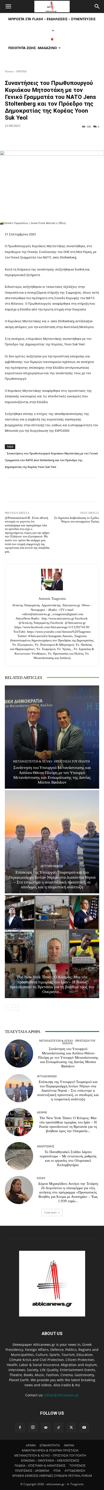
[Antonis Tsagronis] (52, 579)
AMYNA (21, 71)
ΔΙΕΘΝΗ (51, 970)
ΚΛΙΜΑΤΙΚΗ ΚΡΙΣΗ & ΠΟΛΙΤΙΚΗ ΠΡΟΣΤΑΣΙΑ (50, 1450)
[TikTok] (58, 1427)
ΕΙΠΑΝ (41, 1178)
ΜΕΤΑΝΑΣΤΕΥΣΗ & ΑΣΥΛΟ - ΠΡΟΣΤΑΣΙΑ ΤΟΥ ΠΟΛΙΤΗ (51, 761)
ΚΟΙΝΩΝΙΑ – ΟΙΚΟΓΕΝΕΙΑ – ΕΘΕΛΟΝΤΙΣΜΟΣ (50, 1460)
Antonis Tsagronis (52, 598)
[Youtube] (84, 1427)
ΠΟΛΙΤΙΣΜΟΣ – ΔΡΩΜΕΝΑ (32, 1471)
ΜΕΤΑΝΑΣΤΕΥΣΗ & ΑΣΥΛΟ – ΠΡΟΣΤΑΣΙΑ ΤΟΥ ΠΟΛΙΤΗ (50, 1455)
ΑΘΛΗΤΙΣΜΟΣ (45, 1146)
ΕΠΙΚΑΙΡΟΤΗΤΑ (50, 1445)
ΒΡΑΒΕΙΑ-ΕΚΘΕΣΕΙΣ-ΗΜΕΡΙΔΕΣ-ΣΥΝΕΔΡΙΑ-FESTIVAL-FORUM (52, 1476)
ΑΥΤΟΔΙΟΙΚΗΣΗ (51, 866)
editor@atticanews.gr (61, 1395)
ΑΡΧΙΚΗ (31, 1445)
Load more (50, 1212)
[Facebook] (20, 1427)
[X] (71, 1427)
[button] (8, 6)
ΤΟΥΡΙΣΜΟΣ (77, 1466)
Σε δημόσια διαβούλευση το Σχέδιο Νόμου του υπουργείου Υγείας (76, 519)
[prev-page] (8, 1007)
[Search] (97, 6)
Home (9, 71)
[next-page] (16, 1007)
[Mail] (46, 1427)
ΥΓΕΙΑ (57, 1471)
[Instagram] (33, 1427)
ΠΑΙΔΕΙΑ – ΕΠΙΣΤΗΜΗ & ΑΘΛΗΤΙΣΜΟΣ (40, 1466)
